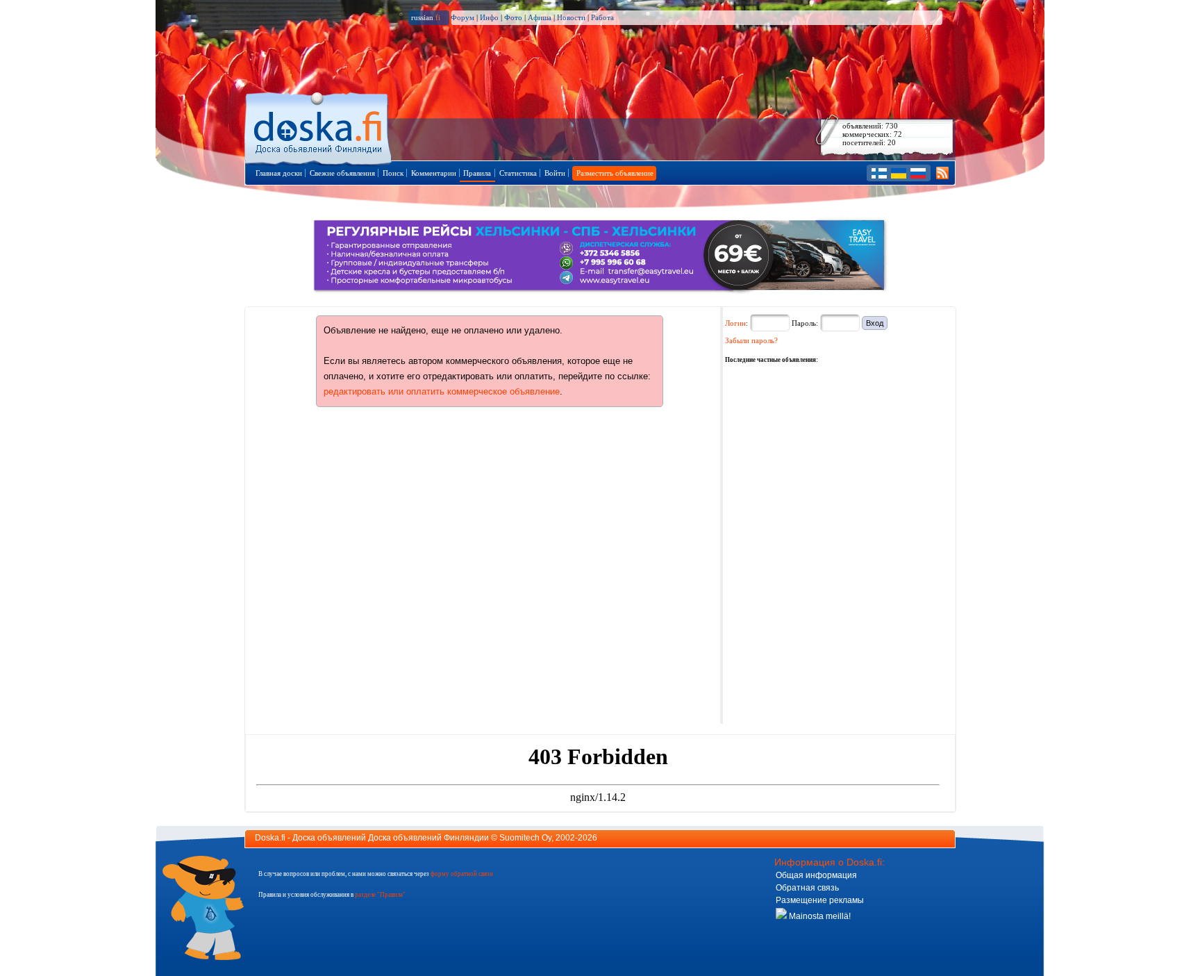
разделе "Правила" (380, 894)
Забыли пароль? (751, 340)
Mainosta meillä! (819, 916)
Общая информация (816, 875)
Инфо (489, 17)
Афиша (539, 17)
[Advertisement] (829, 452)
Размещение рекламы (820, 900)
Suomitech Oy (525, 838)
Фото (513, 17)
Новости (571, 17)
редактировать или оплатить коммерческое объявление (442, 391)
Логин (735, 323)
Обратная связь (807, 888)
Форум (462, 17)
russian (425, 17)
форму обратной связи (462, 873)
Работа (602, 17)
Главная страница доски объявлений (319, 126)
